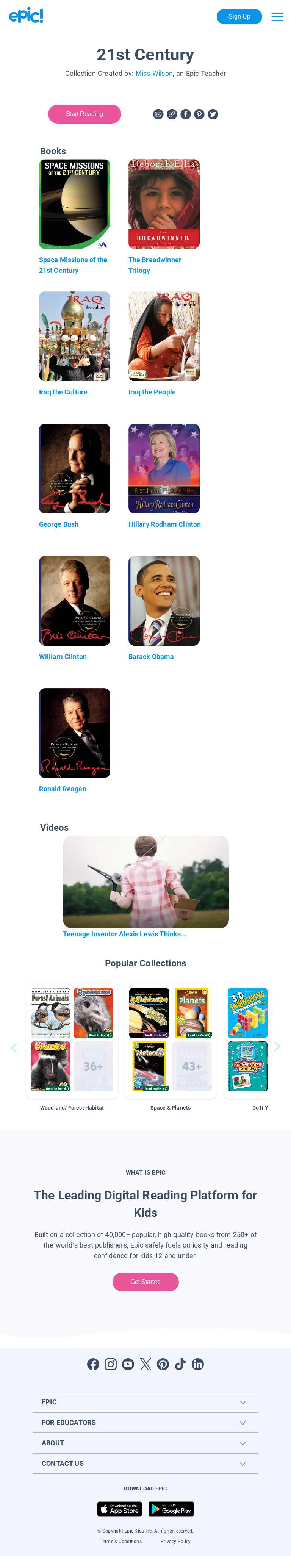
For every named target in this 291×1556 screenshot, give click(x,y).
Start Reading (85, 114)
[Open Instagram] (111, 1364)
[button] (72, 1041)
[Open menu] (277, 16)
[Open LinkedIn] (198, 1364)
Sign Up (239, 16)
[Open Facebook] (93, 1364)
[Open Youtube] (128, 1364)
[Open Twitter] (145, 1364)
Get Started (146, 1282)
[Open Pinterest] (163, 1364)
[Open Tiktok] (180, 1364)
